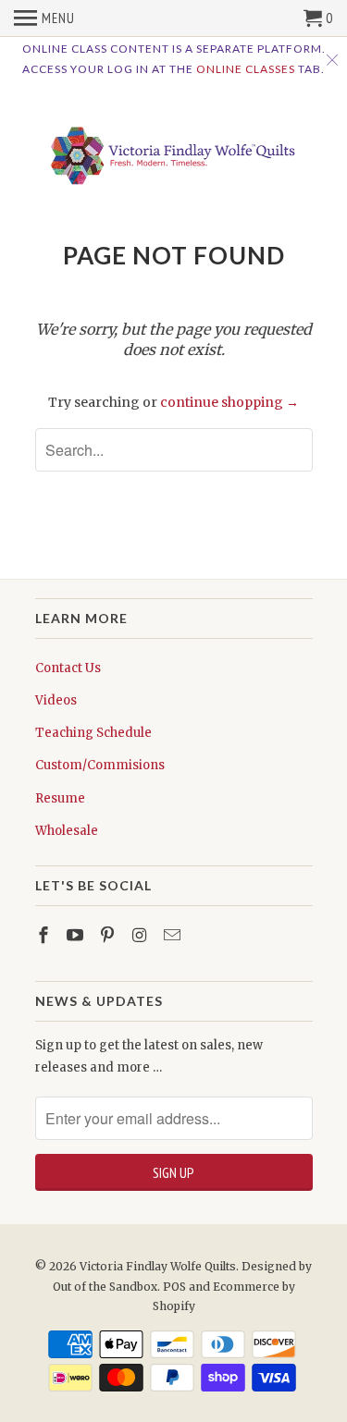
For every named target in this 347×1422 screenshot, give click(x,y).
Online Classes (245, 69)
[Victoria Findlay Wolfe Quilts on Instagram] (141, 935)
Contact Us (68, 668)
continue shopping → (229, 402)
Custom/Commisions (100, 765)
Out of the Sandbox (105, 1286)
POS (174, 1286)
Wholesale (66, 831)
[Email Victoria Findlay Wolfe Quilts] (174, 935)
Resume (60, 798)
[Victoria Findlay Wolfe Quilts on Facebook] (45, 935)
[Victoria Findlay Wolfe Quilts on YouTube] (77, 935)
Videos (56, 700)
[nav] (44, 18)
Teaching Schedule (93, 733)
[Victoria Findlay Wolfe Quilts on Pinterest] (109, 935)
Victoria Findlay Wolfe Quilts (158, 1266)
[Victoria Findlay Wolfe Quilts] (174, 150)
